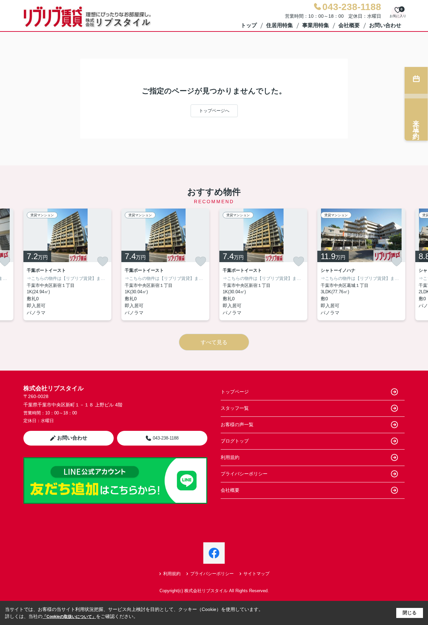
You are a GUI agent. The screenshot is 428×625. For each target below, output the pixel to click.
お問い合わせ (385, 25)
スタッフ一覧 (235, 408)
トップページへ (214, 110)
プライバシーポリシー (244, 473)
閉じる (410, 612)
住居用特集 (279, 25)
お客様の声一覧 (237, 424)
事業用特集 (315, 25)
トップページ (235, 391)
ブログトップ (235, 441)
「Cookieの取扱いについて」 (69, 616)
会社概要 (349, 25)
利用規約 (230, 457)
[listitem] (67, 264)
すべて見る (214, 342)
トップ (249, 25)
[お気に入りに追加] (102, 261)
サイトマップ (256, 573)
